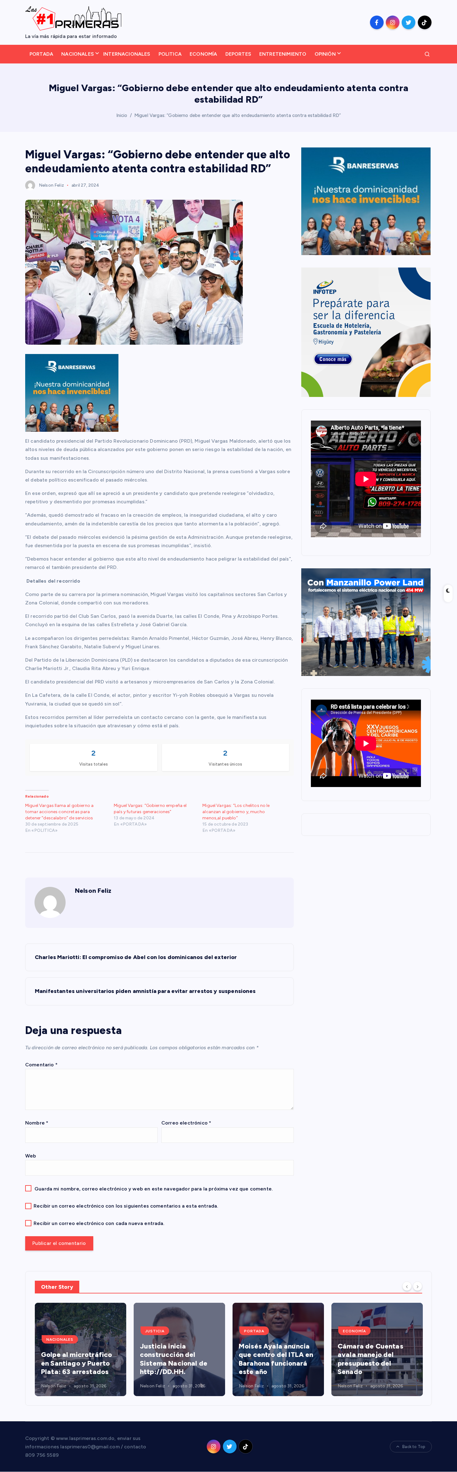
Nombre (36, 1123)
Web (30, 1156)
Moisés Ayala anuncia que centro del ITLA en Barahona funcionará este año (276, 1359)
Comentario (41, 1065)
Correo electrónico (186, 1123)
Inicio (121, 115)
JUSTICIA (154, 1331)
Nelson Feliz (51, 185)
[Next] (417, 1286)
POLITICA (170, 54)
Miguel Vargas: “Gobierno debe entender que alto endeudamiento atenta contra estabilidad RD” (237, 115)
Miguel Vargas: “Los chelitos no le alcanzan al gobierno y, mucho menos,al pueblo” (236, 812)
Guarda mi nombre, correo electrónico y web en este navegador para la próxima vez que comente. (154, 1189)
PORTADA (41, 54)
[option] (80, 1349)
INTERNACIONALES (126, 54)
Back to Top (413, 1446)
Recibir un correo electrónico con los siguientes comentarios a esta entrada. (126, 1206)
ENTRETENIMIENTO (282, 54)
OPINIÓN (325, 54)
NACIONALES (77, 54)
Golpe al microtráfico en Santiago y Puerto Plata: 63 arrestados (76, 1363)
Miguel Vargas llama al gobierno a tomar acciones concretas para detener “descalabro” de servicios (59, 812)
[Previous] (407, 1286)
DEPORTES (238, 54)
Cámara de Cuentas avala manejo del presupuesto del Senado (370, 1359)
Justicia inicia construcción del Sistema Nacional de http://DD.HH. (173, 1359)
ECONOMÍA (203, 54)
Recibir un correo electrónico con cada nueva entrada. (99, 1223)
